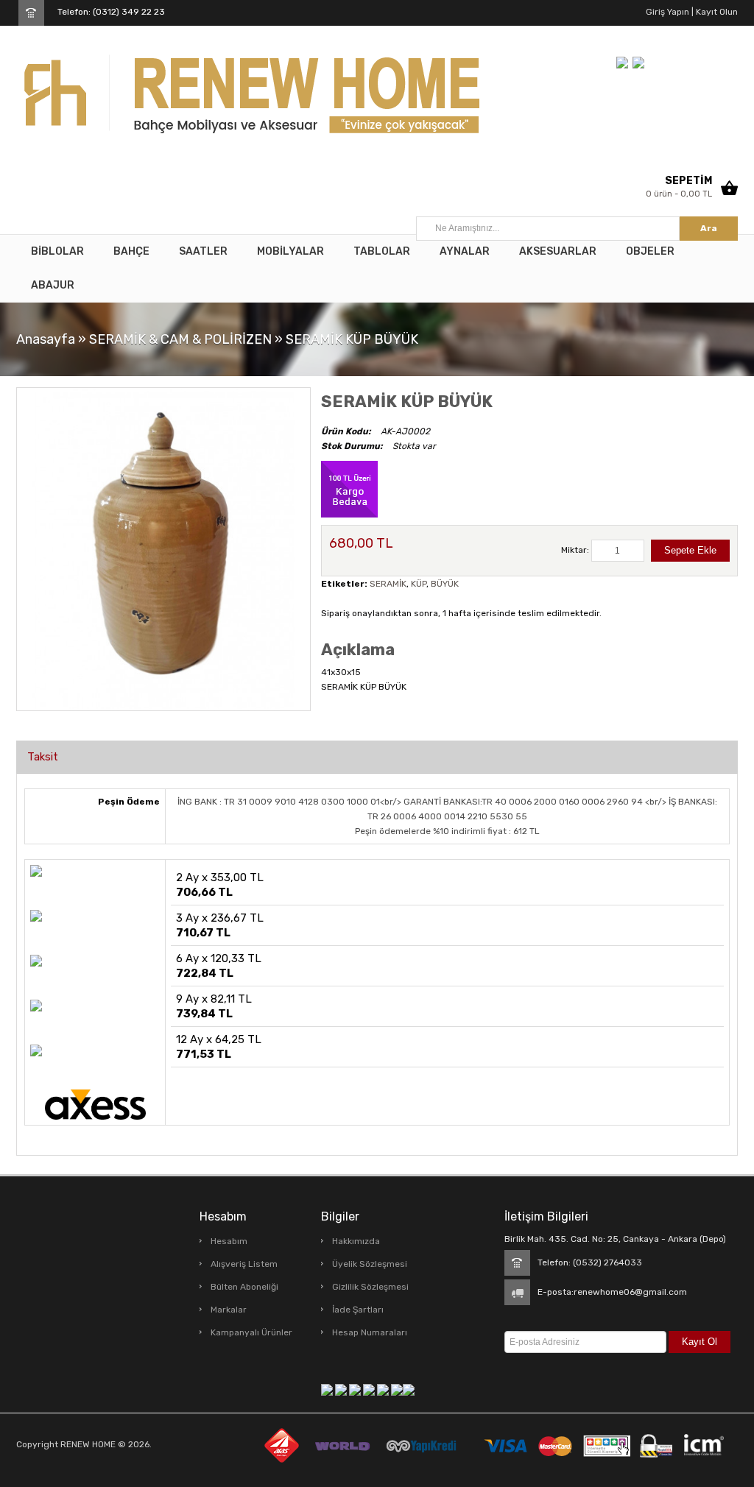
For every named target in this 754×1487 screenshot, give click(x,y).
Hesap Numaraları (369, 1332)
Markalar (229, 1309)
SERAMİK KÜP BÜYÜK (352, 339)
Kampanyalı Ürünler (251, 1332)
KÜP (418, 584)
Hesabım (229, 1241)
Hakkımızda (356, 1241)
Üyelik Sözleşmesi (369, 1264)
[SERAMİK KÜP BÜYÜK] (163, 548)
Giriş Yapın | (670, 12)
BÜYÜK (445, 584)
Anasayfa (45, 339)
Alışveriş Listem (244, 1264)
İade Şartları (358, 1309)
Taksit (42, 756)
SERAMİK (388, 584)
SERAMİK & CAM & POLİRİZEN (180, 339)
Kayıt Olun (716, 12)
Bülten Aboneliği (244, 1287)
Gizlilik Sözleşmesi (370, 1287)
